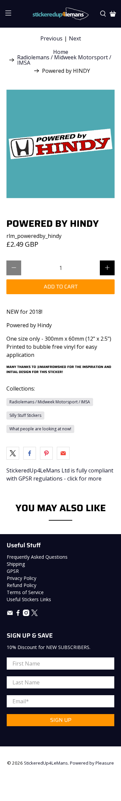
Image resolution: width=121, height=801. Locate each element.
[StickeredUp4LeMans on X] (34, 614)
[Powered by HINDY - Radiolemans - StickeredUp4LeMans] (60, 144)
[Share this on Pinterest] (46, 453)
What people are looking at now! (40, 429)
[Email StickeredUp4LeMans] (10, 614)
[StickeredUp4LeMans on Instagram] (26, 614)
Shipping (16, 564)
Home (60, 52)
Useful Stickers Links (29, 599)
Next (75, 38)
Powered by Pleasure (92, 763)
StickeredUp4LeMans (46, 763)
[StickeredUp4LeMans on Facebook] (18, 614)
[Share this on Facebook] (29, 453)
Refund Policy (21, 585)
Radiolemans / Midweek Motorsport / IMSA (64, 60)
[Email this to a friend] (63, 453)
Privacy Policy (21, 578)
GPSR (13, 571)
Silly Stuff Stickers (25, 415)
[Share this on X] (12, 453)
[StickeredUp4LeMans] (60, 14)
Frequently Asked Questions (37, 557)
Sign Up (60, 720)
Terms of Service (25, 592)
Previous (51, 38)
